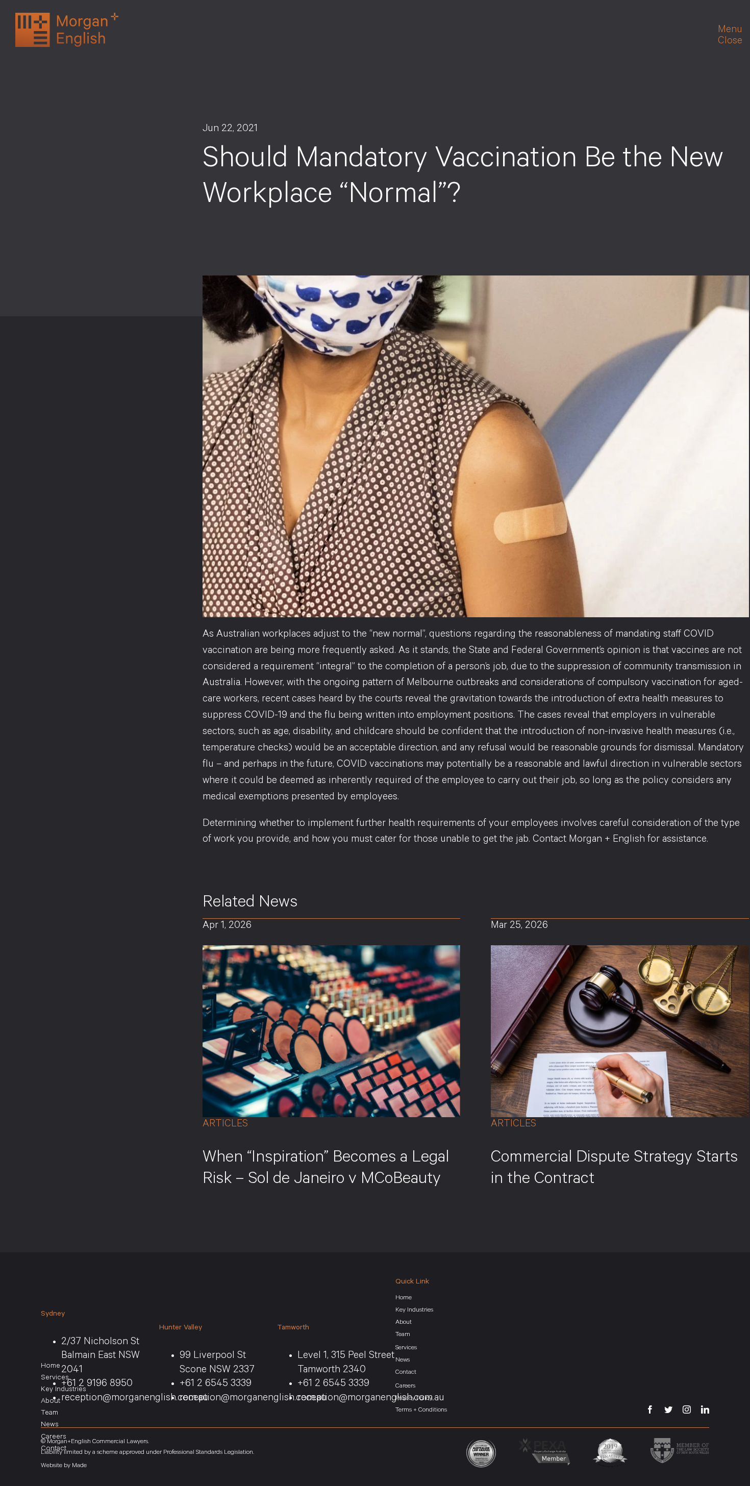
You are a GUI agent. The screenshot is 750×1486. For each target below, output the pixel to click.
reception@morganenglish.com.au (253, 1398)
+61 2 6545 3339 (216, 1384)
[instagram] (687, 1409)
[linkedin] (705, 1409)
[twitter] (668, 1409)
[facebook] (650, 1409)
